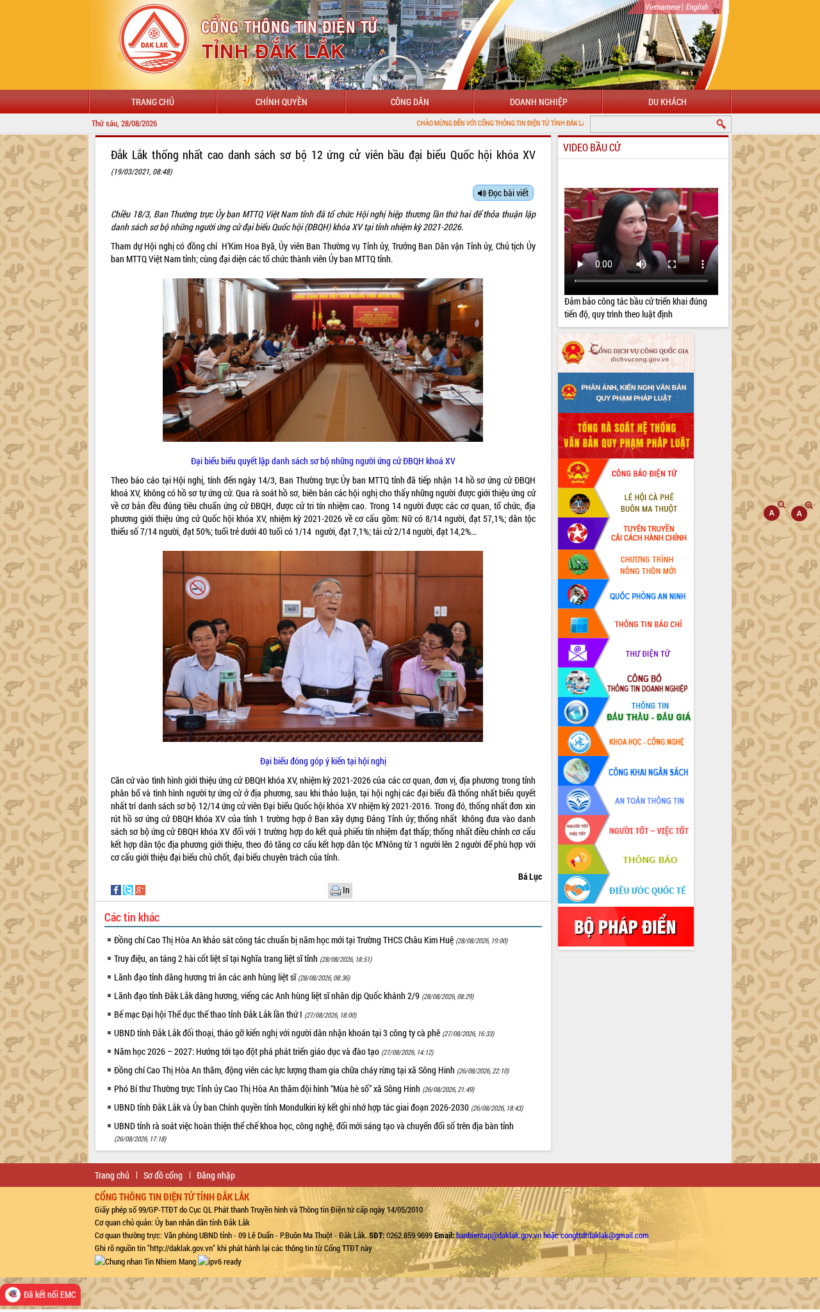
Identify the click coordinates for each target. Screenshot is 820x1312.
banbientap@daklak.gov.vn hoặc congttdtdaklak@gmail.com (552, 1235)
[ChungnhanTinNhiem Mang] (145, 1260)
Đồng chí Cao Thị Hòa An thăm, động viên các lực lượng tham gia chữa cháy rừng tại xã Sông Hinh (311, 1070)
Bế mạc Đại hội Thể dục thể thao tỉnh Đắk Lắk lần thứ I (235, 1014)
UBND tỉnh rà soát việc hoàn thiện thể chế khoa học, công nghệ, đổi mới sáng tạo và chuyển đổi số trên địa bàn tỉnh (314, 1131)
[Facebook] (117, 889)
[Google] (140, 889)
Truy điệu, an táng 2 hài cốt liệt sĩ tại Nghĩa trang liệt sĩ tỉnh (243, 958)
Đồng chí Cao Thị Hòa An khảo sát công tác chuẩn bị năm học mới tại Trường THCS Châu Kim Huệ (310, 940)
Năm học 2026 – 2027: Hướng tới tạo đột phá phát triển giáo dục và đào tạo (273, 1051)
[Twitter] (129, 889)
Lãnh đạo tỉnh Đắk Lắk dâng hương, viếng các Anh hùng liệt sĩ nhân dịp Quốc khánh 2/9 (293, 995)
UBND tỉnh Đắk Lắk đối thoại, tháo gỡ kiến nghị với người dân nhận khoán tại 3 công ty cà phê (304, 1033)
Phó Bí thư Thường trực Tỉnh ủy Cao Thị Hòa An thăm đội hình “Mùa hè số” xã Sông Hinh (294, 1088)
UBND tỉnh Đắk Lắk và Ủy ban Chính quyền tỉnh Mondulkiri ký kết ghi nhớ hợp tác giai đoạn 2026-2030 (318, 1107)
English (696, 6)
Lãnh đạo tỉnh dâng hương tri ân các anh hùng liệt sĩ (232, 977)
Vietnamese (662, 6)
